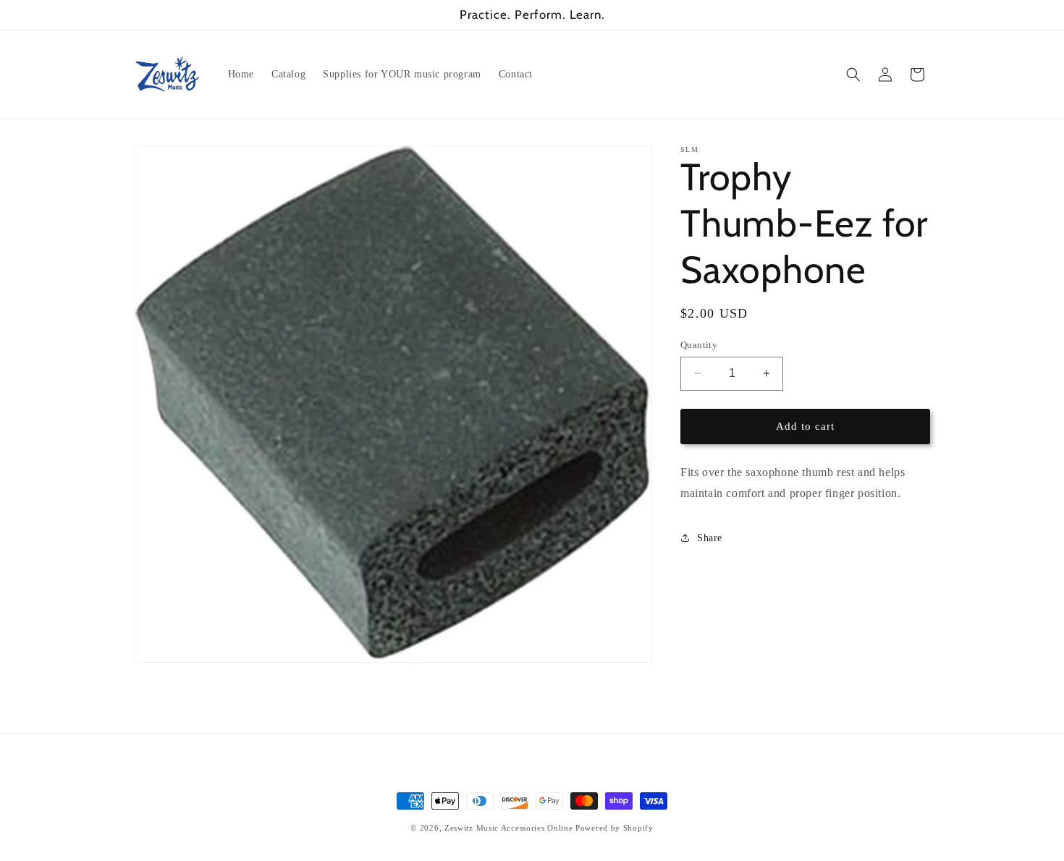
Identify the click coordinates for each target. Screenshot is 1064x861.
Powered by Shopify (614, 827)
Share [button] (709, 538)
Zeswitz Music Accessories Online (508, 827)
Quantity (698, 344)
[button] (853, 74)
